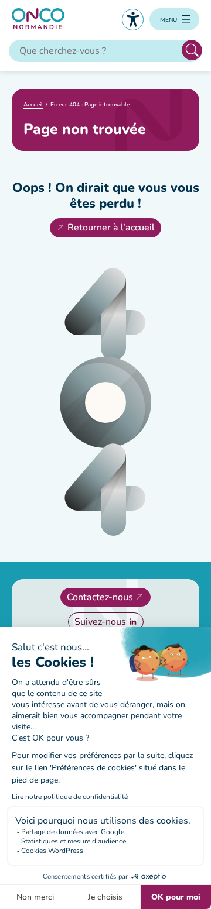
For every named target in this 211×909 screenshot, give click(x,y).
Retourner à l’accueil (111, 227)
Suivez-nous (100, 621)
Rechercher (192, 50)
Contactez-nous (100, 597)
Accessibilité (133, 19)
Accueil (33, 105)
